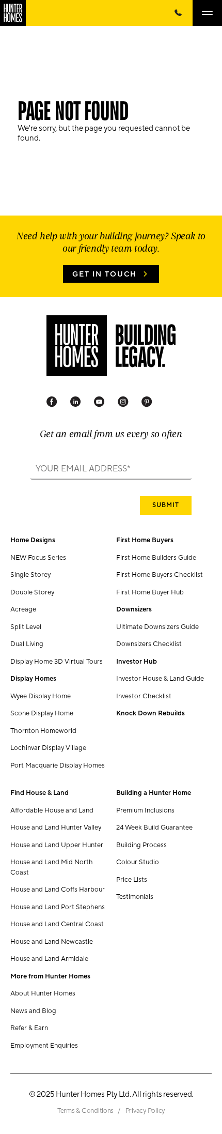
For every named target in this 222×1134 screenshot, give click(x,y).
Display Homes (33, 679)
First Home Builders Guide (156, 558)
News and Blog (33, 1011)
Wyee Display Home (40, 696)
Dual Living (26, 644)
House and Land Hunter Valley (55, 827)
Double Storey (32, 592)
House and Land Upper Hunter (56, 845)
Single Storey (30, 575)
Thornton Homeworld (43, 731)
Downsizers (134, 609)
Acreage (23, 609)
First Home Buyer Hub (150, 592)
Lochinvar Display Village (48, 748)
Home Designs (32, 540)
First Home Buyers (144, 540)
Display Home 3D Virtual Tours (56, 661)
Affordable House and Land (51, 810)
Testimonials (134, 897)
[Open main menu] (207, 13)
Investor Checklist (143, 696)
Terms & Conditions (86, 1111)
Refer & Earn (29, 1028)
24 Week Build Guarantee (154, 827)
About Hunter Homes (42, 993)
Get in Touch (104, 274)
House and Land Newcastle (51, 942)
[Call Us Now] (178, 13)
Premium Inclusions (145, 810)
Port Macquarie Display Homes (57, 765)
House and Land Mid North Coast (51, 867)
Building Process (141, 845)
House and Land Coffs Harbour (57, 889)
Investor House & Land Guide (160, 679)
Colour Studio (137, 862)
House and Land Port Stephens (57, 907)
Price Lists (131, 880)
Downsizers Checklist (149, 644)
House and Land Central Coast (57, 924)
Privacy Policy (145, 1111)
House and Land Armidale (49, 959)
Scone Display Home (41, 713)
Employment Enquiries (44, 1045)
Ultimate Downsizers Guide (157, 627)
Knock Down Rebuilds (150, 713)
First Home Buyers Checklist (159, 575)
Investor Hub (136, 661)
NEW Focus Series (38, 558)
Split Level (25, 627)
